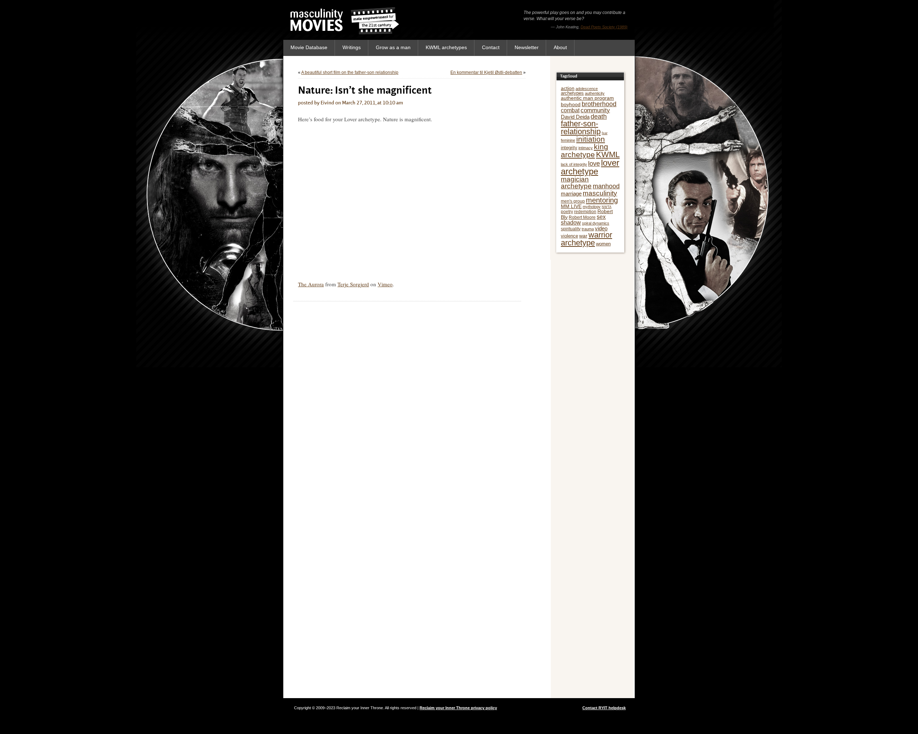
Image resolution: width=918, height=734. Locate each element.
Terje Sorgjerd (353, 284)
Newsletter (527, 47)
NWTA (606, 207)
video (601, 228)
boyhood (571, 104)
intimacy (585, 148)
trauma (588, 229)
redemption (585, 211)
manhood (606, 186)
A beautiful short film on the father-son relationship (349, 72)
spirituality (571, 228)
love (594, 163)
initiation (590, 139)
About (560, 47)
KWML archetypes (446, 47)
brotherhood (599, 104)
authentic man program (587, 98)
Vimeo (385, 284)
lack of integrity (574, 164)
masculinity (600, 193)
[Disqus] (407, 395)
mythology (592, 206)
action (567, 88)
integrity (569, 147)
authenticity (595, 93)
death (599, 116)
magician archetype (576, 182)
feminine (568, 140)
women (603, 243)
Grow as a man (393, 47)
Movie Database (308, 47)
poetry (567, 211)
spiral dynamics (595, 223)
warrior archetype (586, 238)
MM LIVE (571, 206)
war (583, 236)
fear (604, 133)
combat (570, 110)
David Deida (575, 117)
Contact (491, 47)
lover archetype (590, 167)
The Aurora (311, 284)
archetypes (572, 93)
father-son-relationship (581, 127)
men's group (573, 201)
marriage (571, 193)
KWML (608, 154)
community (595, 110)
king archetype (584, 150)
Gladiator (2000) (613, 27)
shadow (571, 223)
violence (569, 236)
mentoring (602, 200)
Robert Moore (582, 217)
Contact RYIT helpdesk (604, 708)
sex (601, 217)
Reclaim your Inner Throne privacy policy (458, 708)
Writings (351, 47)
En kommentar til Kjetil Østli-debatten (486, 72)
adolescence (587, 88)
